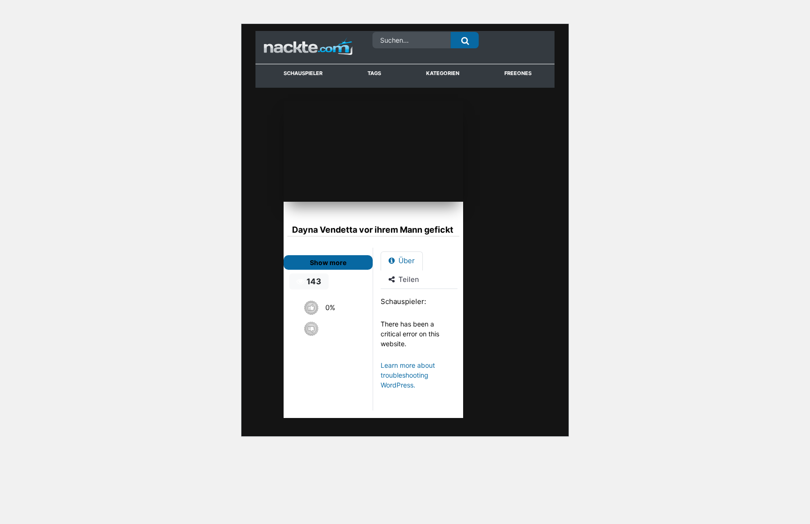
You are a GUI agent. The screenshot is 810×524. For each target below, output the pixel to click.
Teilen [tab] (408, 279)
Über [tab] (406, 260)
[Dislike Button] (311, 328)
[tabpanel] (422, 348)
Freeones (518, 73)
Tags (374, 73)
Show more (328, 262)
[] (465, 40)
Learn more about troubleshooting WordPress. (408, 375)
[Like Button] (311, 307)
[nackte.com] (297, 47)
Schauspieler (303, 73)
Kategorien (442, 73)
